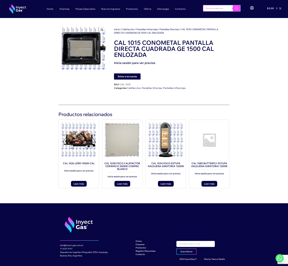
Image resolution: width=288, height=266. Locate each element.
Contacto (180, 9)
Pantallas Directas (169, 29)
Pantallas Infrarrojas (147, 29)
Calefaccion (128, 29)
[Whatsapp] (280, 258)
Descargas (163, 9)
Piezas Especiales (85, 9)
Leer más (79, 183)
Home (50, 9)
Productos (132, 9)
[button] (102, 30)
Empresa (64, 9)
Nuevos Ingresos (110, 9)
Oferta (147, 9)
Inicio (117, 29)
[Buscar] (236, 8)
